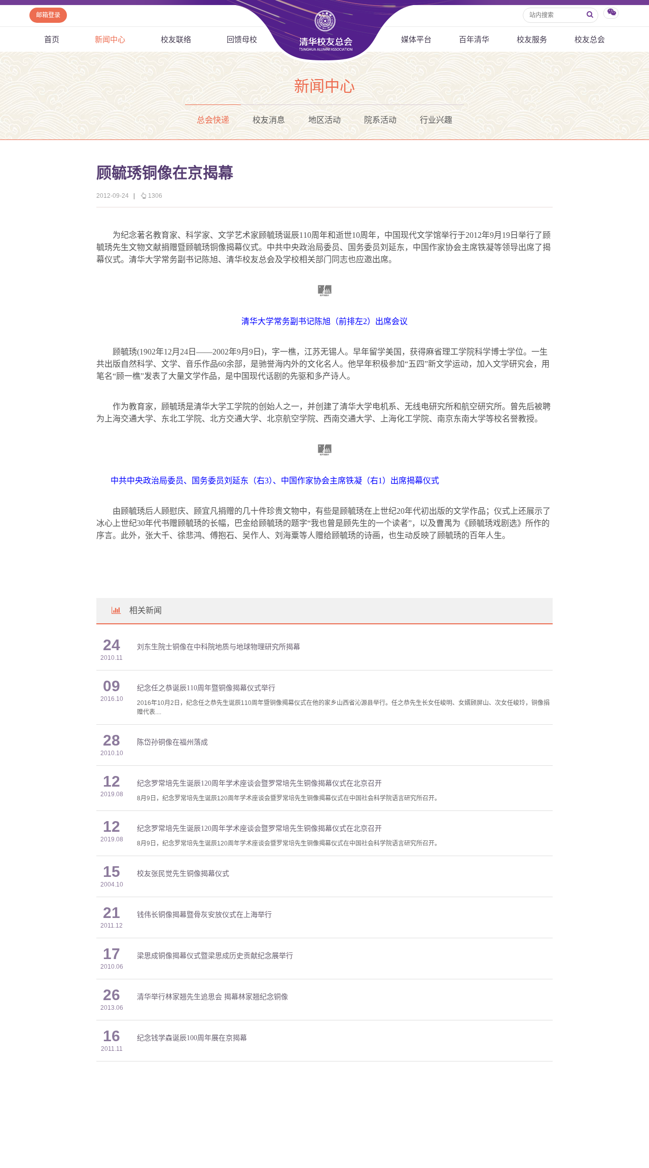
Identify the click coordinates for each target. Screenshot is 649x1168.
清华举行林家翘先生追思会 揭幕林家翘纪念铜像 (212, 997)
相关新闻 (145, 610)
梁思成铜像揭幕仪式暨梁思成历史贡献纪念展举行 (215, 956)
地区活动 (324, 120)
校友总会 (589, 39)
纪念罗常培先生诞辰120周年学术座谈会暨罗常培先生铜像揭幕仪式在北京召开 (259, 783)
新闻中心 (110, 39)
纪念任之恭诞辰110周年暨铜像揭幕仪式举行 (206, 688)
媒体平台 (416, 39)
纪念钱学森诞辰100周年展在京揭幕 (192, 1038)
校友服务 (532, 39)
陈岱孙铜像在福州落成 (172, 742)
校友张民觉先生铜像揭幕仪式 (183, 873)
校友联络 (176, 39)
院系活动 (380, 120)
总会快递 (213, 120)
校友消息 (269, 120)
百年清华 (474, 39)
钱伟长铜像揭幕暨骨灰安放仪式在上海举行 (204, 914)
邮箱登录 (48, 15)
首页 (51, 39)
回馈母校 (242, 39)
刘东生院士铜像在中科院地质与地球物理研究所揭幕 (218, 647)
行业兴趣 (436, 120)
